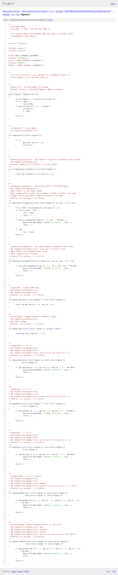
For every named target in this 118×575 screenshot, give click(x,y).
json (114, 571)
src (13, 14)
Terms (26, 571)
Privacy (20, 571)
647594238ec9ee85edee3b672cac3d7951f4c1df (87, 11)
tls (17, 14)
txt (108, 571)
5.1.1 (51, 11)
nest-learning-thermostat (34, 11)
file (50, 20)
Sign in (113, 4)
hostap (59, 11)
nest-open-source (11, 11)
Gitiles (14, 571)
